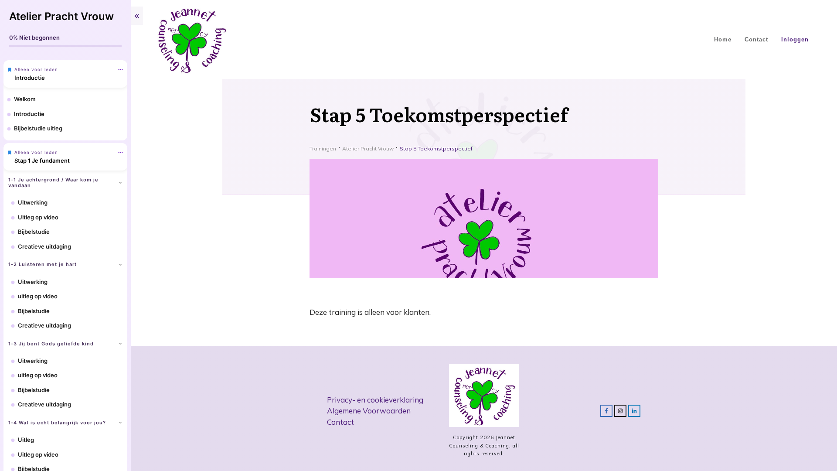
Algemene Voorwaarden (369, 410)
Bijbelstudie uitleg (38, 128)
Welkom (25, 99)
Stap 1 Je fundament (42, 160)
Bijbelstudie (34, 231)
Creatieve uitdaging (44, 246)
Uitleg (26, 439)
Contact (340, 422)
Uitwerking (33, 202)
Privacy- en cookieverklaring (375, 399)
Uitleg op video (38, 217)
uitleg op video (38, 296)
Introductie (29, 77)
